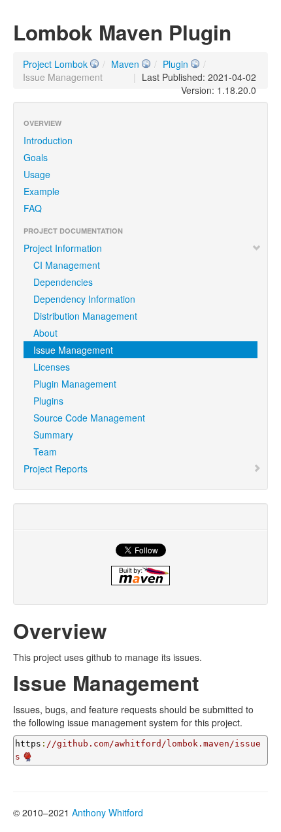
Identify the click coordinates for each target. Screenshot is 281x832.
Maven (125, 63)
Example (41, 191)
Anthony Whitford (107, 812)
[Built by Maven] (140, 575)
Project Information (63, 247)
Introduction (48, 140)
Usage (37, 174)
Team (45, 451)
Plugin (175, 63)
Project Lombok (55, 63)
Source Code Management (89, 417)
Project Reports (56, 468)
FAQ (33, 208)
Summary (53, 434)
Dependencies (63, 281)
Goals (36, 157)
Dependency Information (84, 298)
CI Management (66, 264)
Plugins (48, 400)
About (45, 332)
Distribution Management (85, 315)
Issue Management (73, 349)
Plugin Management (74, 383)
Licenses (51, 366)
